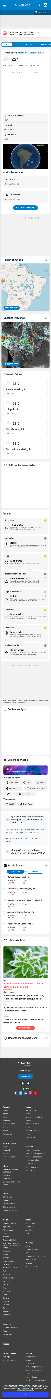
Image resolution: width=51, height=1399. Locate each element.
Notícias (6, 1220)
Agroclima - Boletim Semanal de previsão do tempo (12, 1245)
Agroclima (7, 1227)
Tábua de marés (32, 1167)
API (27, 1253)
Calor (5, 1295)
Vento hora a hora (33, 1160)
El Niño (6, 1301)
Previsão (7, 1107)
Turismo (6, 1308)
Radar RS (7, 1311)
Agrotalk (6, 1331)
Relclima (6, 1175)
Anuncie (29, 1360)
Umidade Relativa (15, 788)
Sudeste (6, 1275)
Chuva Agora (27, 804)
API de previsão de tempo (36, 1380)
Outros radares (9, 1204)
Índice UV (29, 1163)
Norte (5, 1285)
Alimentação (8, 1230)
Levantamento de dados (35, 1256)
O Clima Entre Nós (10, 1328)
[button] (39, 5)
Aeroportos (15, 872)
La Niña (6, 1305)
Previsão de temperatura (35, 1154)
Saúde (5, 1233)
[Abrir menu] (4, 5)
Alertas (6, 1237)
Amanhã (29, 44)
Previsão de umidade (34, 1157)
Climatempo (26, 1076)
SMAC (28, 1246)
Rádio (28, 1233)
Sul (4, 1271)
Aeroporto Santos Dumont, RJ (20, 912)
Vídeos (6, 1344)
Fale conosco (31, 1363)
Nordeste (6, 1281)
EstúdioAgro (8, 1334)
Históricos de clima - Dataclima (11, 1171)
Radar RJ (7, 1200)
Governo (6, 1264)
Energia (6, 1258)
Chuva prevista (9, 1207)
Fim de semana (9, 1124)
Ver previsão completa (25, 208)
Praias (5, 1130)
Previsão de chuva (33, 1150)
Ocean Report (31, 1260)
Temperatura (13, 782)
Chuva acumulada (10, 1210)
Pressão (43, 782)
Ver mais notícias (25, 1028)
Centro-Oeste (8, 1278)
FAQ (27, 1374)
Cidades (35, 872)
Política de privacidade (25, 1390)
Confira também (10, 1353)
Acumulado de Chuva (37, 788)
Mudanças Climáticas (11, 1268)
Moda (5, 1254)
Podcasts (7, 1179)
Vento (11, 794)
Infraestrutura (8, 1261)
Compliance (30, 1357)
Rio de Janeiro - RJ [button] (31, 52)
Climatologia (31, 1170)
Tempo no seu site (10, 1360)
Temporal (7, 1291)
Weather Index (31, 1266)
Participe (6, 1357)
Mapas (28, 1107)
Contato (29, 1353)
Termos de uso (31, 1377)
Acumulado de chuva (34, 1117)
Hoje (18, 44)
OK (26, 1394)
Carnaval (6, 1315)
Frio (4, 1288)
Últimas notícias (9, 1223)
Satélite (11, 804)
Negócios (7, 1251)
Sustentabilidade (10, 1240)
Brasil (5, 1110)
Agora (7, 44)
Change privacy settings (35, 1370)
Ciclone (6, 1298)
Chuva (29, 782)
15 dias (6, 1127)
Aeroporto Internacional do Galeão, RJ (24, 900)
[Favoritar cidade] (43, 53)
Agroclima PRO (32, 1250)
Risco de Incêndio (28, 794)
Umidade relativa (32, 1124)
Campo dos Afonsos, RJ (18, 877)
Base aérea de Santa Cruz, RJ (20, 924)
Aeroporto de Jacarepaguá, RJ (21, 888)
